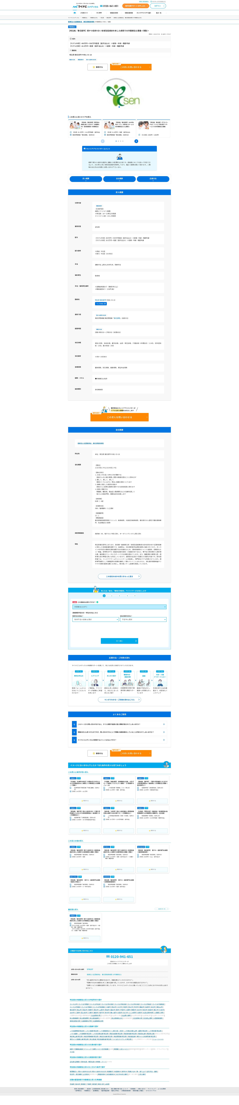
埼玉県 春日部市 (100, 300)
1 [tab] (119, 107)
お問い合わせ (142, 1089)
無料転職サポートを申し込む (135, 6)
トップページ (75, 13)
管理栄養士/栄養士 (138, 1091)
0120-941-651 (109, 6)
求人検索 (99, 13)
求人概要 (85, 178)
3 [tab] (121, 141)
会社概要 (119, 178)
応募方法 (153, 178)
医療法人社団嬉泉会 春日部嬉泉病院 (91, 443)
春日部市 (109, 17)
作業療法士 (84, 17)
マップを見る (100, 303)
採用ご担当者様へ (144, 1)
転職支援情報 (128, 13)
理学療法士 (78, 1091)
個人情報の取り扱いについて (119, 1089)
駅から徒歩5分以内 (91, 59)
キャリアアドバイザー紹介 (143, 13)
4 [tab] (123, 141)
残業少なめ (72, 59)
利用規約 (133, 1089)
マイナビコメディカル (73, 17)
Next (136, 141)
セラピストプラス (151, 1091)
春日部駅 (117, 318)
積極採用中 (81, 59)
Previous (103, 141)
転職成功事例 (114, 13)
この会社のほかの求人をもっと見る (119, 576)
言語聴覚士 (96, 1091)
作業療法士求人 (94, 17)
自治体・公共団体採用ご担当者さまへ (98, 1089)
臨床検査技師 (105, 1091)
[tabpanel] (119, 91)
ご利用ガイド (84, 13)
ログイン (158, 6)
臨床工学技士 (115, 1091)
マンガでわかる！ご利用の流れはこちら (119, 699)
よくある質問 (162, 1089)
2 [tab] (118, 141)
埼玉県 (102, 17)
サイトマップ (152, 1089)
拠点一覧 (158, 13)
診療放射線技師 (126, 1091)
